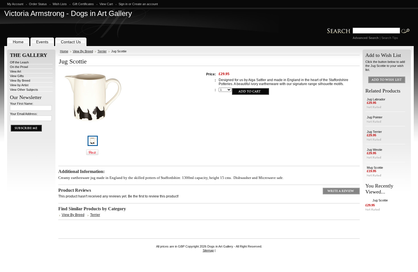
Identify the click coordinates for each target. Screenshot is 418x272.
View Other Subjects (24, 89)
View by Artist (19, 85)
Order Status (38, 4)
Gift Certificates (83, 4)
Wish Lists (60, 4)
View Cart (106, 4)
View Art (15, 71)
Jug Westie (374, 149)
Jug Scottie (380, 200)
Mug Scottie (375, 167)
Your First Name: (21, 103)
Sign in (123, 4)
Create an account (145, 4)
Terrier (102, 51)
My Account (15, 4)
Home (64, 51)
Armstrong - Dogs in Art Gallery (68, 13)
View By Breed (20, 80)
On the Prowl (19, 67)
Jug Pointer (374, 117)
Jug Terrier (374, 131)
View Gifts (17, 76)
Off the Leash (19, 62)
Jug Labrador (376, 99)
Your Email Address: (24, 114)
